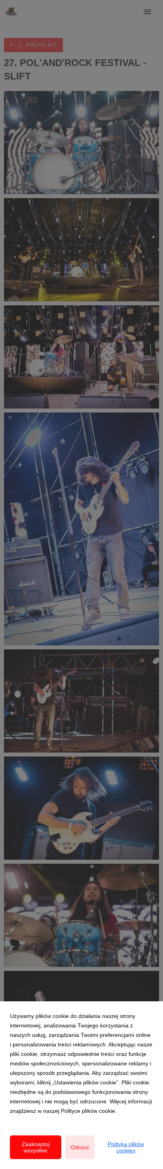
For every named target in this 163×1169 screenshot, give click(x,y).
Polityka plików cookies (126, 1147)
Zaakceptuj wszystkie (35, 1147)
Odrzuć (80, 1147)
